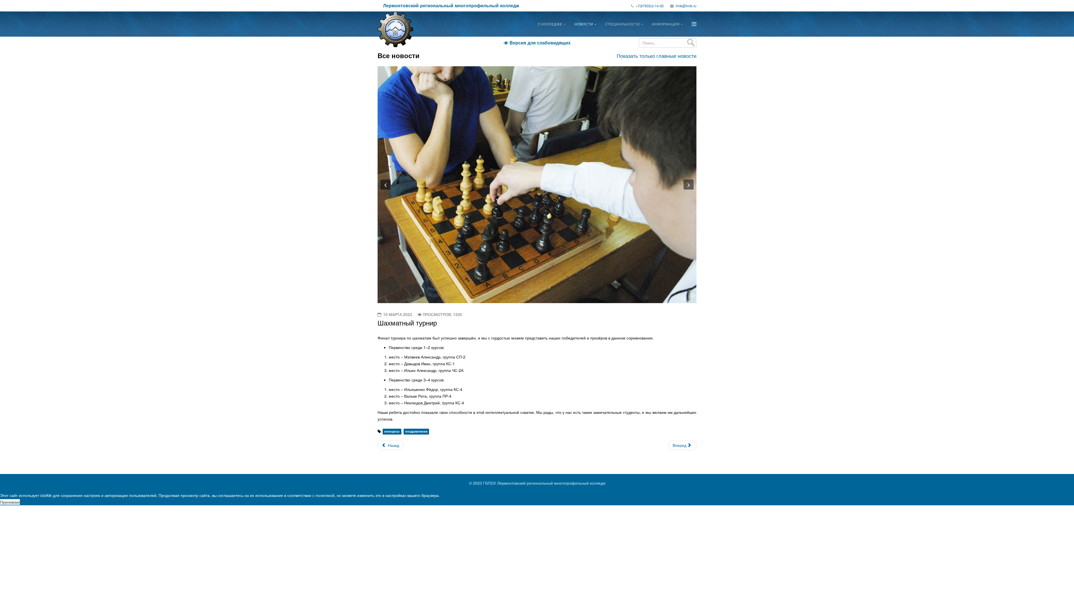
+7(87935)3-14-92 (650, 5)
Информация (666, 24)
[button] (385, 185)
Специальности (622, 24)
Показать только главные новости (656, 55)
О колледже (550, 24)
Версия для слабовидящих (537, 42)
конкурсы (391, 432)
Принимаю (10, 502)
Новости (583, 24)
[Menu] (694, 23)
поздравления (416, 432)
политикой (325, 495)
